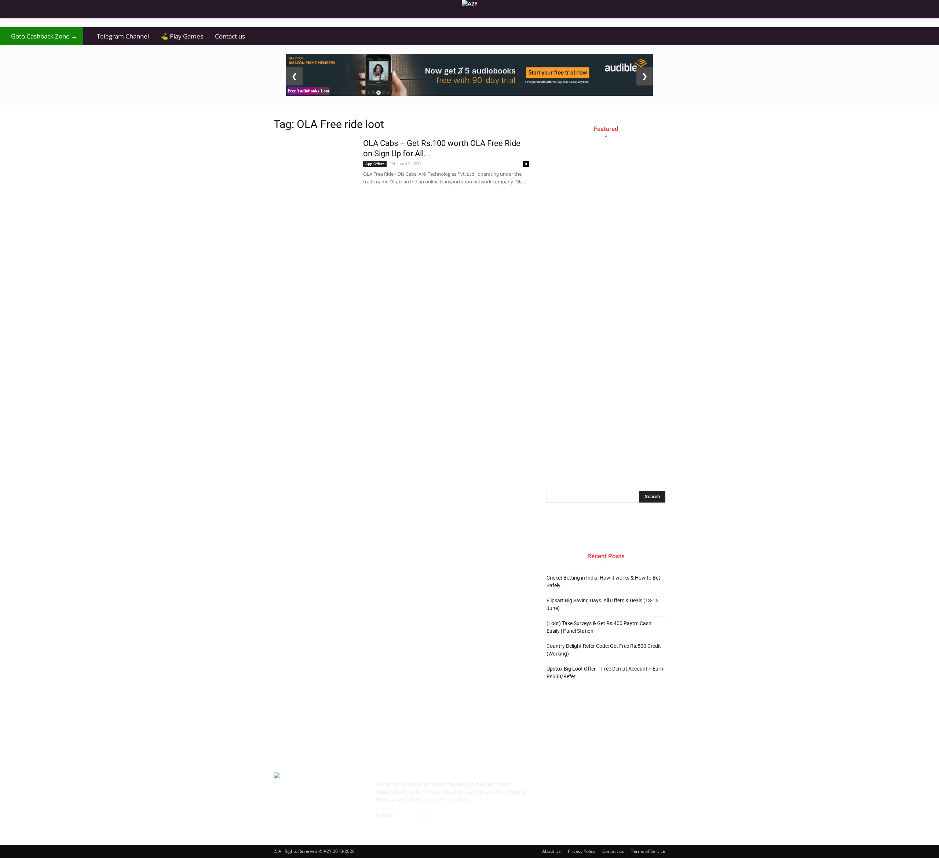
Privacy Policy (581, 851)
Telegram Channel (119, 36)
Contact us (230, 36)
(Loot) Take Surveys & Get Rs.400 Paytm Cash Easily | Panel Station (599, 627)
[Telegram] (613, 789)
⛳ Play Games (182, 36)
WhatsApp (440, 814)
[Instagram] (593, 789)
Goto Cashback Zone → (41, 36)
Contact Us (389, 822)
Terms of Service (648, 851)
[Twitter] (633, 789)
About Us (551, 851)
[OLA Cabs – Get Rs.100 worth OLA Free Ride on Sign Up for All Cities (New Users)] (314, 158)
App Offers (374, 163)
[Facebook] (554, 789)
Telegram (407, 814)
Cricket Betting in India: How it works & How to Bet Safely (603, 581)
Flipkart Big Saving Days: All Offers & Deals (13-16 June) (602, 604)
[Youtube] (653, 789)
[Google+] (573, 789)
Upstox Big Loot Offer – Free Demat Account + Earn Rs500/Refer (605, 672)
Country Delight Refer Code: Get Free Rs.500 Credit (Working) (604, 650)
